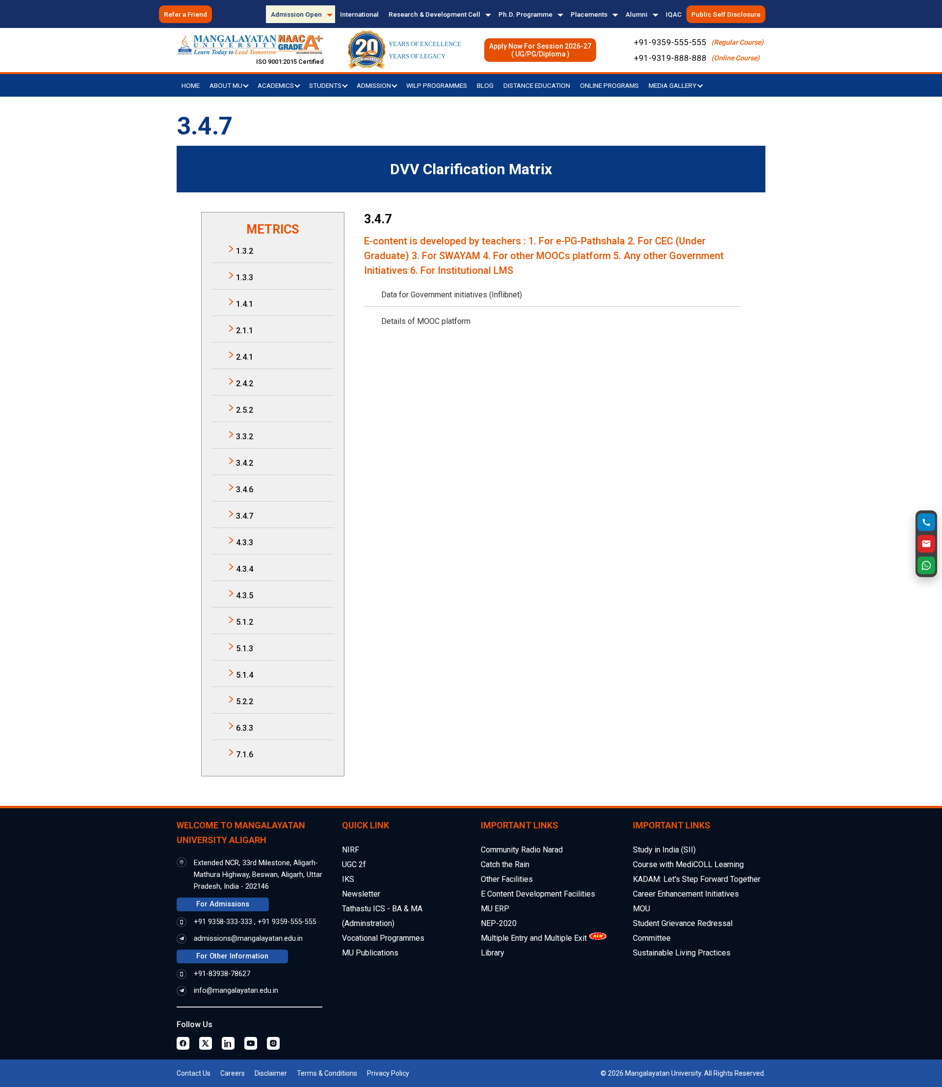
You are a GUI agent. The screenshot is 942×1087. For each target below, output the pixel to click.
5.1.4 (244, 675)
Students (326, 85)
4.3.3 (244, 542)
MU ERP (495, 908)
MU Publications (370, 952)
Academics (276, 85)
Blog (485, 85)
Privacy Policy (388, 1073)
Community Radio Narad (522, 849)
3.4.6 (244, 489)
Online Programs (609, 85)
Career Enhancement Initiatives (686, 894)
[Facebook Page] (183, 1043)
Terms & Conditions (327, 1073)
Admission (374, 85)
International (359, 14)
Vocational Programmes (383, 938)
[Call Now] (926, 522)
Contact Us (193, 1073)
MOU (641, 908)
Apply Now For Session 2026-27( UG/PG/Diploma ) (540, 50)
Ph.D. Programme (525, 14)
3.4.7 (244, 516)
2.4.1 (244, 357)
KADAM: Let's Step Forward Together (696, 879)
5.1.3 (244, 648)
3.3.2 (244, 436)
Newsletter (361, 894)
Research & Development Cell (434, 14)
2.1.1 (244, 330)
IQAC (673, 14)
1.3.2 (244, 251)
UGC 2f (354, 864)
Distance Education (536, 85)
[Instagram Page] (273, 1043)
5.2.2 (244, 701)
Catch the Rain (505, 864)
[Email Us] (926, 544)
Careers (232, 1073)
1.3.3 (244, 277)
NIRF (350, 849)
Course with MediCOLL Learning (688, 864)
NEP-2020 (499, 923)
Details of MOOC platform (426, 321)
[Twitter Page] (205, 1043)
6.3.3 (244, 728)
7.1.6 (244, 754)
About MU (226, 85)
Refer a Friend (185, 14)
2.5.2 (244, 410)
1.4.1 (244, 304)
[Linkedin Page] (228, 1043)
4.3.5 (244, 595)
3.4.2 (244, 463)
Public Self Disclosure (725, 14)
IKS (348, 879)
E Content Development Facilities (538, 894)
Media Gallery (673, 85)
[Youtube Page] (251, 1043)
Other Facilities (507, 879)
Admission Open (296, 14)
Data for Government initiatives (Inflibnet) (451, 294)
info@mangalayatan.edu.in (236, 990)
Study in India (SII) (664, 849)
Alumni (637, 14)
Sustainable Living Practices (682, 952)
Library (492, 952)
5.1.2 (244, 622)
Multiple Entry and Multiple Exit (534, 938)
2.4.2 (244, 383)
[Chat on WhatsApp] (926, 565)
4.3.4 (244, 569)
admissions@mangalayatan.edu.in (248, 938)
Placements (589, 14)
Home (191, 85)
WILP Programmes (436, 85)
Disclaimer (271, 1073)
